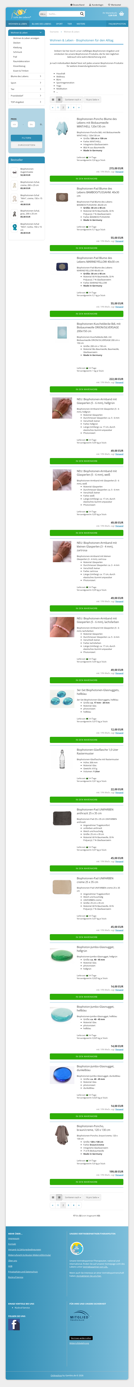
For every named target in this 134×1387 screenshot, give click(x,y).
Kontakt (12, 1243)
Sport (59, 23)
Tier (69, 23)
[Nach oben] (125, 1382)
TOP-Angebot (17, 102)
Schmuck (17, 52)
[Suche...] (82, 14)
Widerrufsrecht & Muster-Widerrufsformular (29, 1255)
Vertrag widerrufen (81, 1338)
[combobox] (73, 99)
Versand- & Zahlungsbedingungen (24, 1249)
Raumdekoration (21, 61)
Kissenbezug (19, 66)
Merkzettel (115, 4)
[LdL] (21, 13)
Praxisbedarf (17, 95)
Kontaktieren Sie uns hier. (88, 1275)
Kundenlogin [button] (97, 4)
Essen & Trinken (21, 70)
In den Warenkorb (86, 178)
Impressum (13, 1238)
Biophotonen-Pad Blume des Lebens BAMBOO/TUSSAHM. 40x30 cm (98, 192)
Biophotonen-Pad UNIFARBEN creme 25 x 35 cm (95, 880)
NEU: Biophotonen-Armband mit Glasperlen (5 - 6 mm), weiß (97, 473)
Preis (14, 118)
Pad (15, 56)
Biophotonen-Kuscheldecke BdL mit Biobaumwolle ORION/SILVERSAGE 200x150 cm (99, 327)
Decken (16, 42)
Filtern (26, 137)
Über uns (12, 1260)
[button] (77, 4)
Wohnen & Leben (17, 23)
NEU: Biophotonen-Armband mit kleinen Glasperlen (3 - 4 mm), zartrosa (97, 546)
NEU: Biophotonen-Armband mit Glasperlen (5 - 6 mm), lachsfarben (98, 620)
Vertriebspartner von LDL (95, 1266)
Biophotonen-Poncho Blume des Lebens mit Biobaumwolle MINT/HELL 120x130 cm (97, 122)
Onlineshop (56, 1375)
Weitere (81, 23)
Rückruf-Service (15, 1277)
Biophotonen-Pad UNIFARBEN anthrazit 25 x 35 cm (95, 811)
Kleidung (17, 47)
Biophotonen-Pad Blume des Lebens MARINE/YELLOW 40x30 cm (98, 259)
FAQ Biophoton (117, 23)
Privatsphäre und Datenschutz (23, 1271)
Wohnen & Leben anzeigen (26, 38)
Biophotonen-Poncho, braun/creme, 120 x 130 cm (93, 1128)
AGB (10, 1266)
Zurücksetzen (26, 145)
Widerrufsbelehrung (79, 1343)
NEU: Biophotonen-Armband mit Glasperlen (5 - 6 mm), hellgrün (97, 401)
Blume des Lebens (41, 23)
